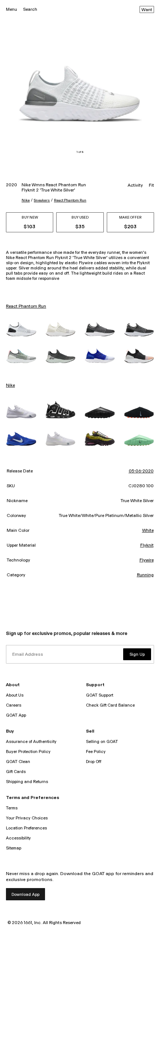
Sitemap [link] (13, 848)
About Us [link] (14, 695)
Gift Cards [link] (16, 772)
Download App (25, 895)
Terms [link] (11, 808)
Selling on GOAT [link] (102, 742)
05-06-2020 (141, 471)
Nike (26, 200)
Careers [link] (13, 705)
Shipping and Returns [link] (27, 782)
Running (145, 575)
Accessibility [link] (18, 838)
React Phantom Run (70, 200)
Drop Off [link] (93, 762)
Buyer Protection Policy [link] (28, 752)
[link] (21, 329)
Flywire (147, 560)
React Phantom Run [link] (26, 306)
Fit (151, 185)
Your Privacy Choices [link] (27, 818)
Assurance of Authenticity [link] (31, 742)
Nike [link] (10, 385)
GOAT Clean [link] (18, 762)
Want (146, 10)
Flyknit (147, 545)
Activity (135, 185)
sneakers (42, 200)
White (148, 530)
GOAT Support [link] (99, 695)
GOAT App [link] (16, 715)
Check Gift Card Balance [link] (110, 705)
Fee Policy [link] (96, 752)
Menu (11, 9)
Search (30, 9)
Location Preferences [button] (26, 828)
